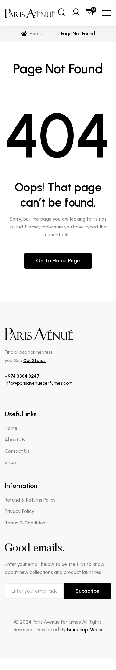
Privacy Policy (19, 511)
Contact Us (17, 451)
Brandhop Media (84, 630)
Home (11, 428)
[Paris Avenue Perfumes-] (31, 13)
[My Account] (75, 13)
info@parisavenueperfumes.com (39, 383)
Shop (10, 462)
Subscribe (87, 591)
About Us (15, 439)
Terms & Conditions (26, 523)
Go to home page (58, 261)
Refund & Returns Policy (30, 500)
